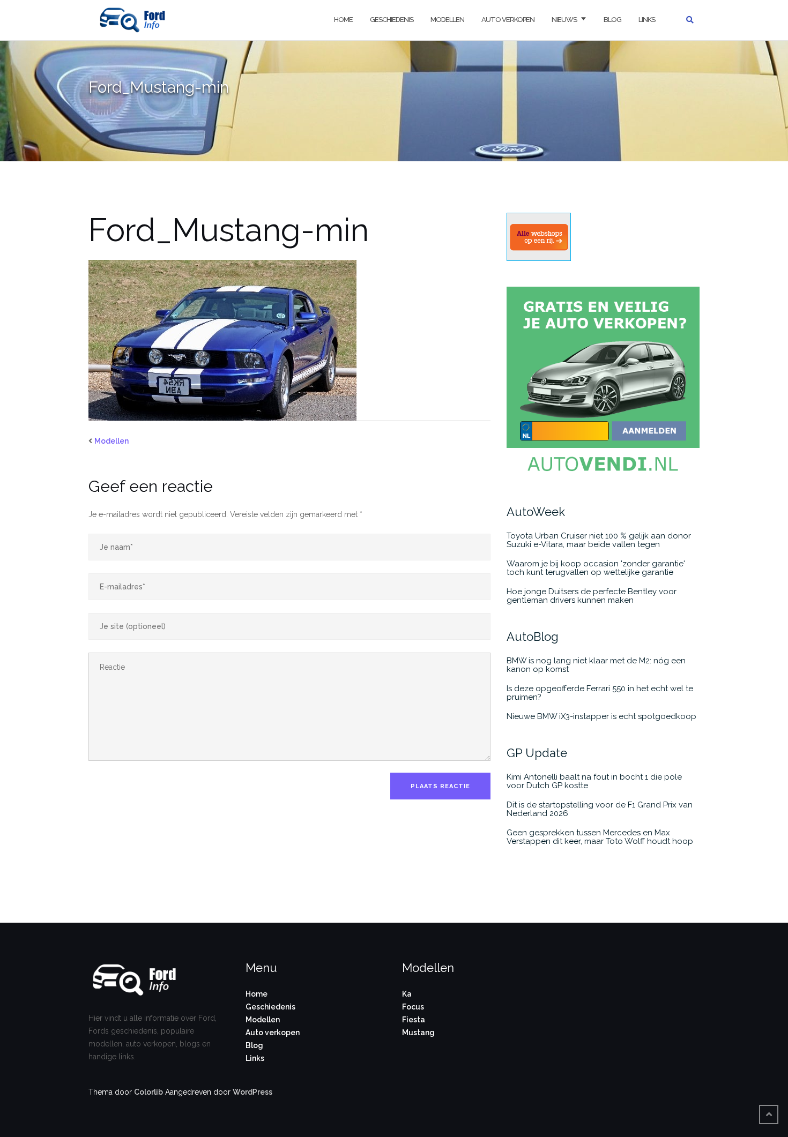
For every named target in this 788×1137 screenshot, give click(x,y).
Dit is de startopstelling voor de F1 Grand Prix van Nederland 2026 (600, 809)
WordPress (252, 1092)
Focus (413, 1007)
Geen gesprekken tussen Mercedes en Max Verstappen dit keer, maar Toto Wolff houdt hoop (600, 837)
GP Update (537, 753)
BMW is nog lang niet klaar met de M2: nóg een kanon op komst (596, 665)
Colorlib (148, 1092)
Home (343, 20)
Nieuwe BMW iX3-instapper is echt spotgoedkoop (601, 716)
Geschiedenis (391, 20)
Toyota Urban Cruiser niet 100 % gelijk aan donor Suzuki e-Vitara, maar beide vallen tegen (599, 540)
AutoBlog (533, 637)
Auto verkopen (507, 20)
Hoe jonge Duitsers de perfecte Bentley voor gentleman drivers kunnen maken (592, 595)
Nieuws (564, 20)
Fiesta (413, 1019)
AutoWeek (536, 512)
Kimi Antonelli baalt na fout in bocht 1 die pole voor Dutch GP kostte (594, 781)
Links (646, 20)
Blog (612, 20)
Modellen (447, 20)
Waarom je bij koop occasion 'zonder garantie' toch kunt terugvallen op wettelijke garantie (596, 568)
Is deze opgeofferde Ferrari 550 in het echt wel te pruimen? (600, 692)
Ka (407, 994)
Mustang (418, 1032)
